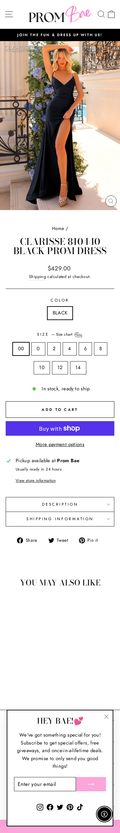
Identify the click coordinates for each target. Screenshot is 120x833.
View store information (36, 480)
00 (21, 348)
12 (60, 367)
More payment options (60, 444)
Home (58, 228)
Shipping (37, 277)
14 (78, 367)
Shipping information (60, 519)
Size (55, 334)
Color (60, 300)
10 (42, 367)
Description (60, 504)
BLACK (60, 312)
